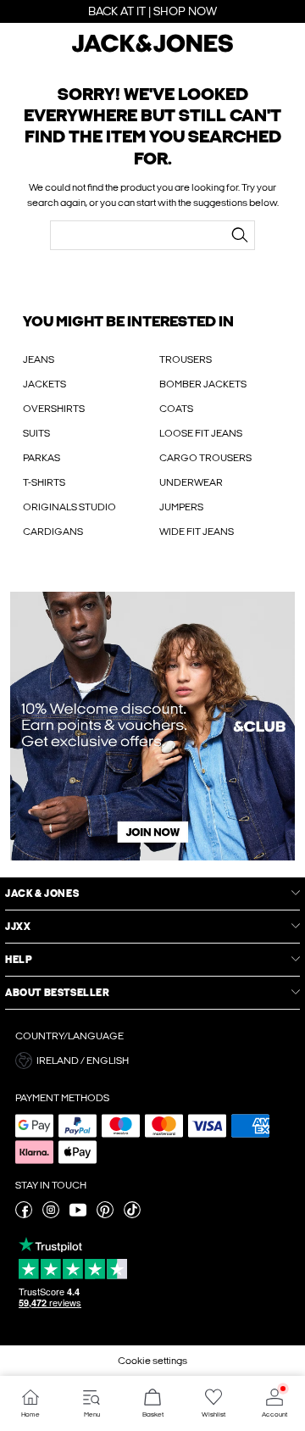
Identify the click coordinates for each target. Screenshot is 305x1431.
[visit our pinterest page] (105, 1215)
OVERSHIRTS (54, 409)
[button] (152, 1060)
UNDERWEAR (191, 482)
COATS (176, 409)
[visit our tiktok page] (132, 1215)
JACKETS (44, 384)
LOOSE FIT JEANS (200, 433)
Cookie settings (152, 1361)
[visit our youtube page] (77, 1215)
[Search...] (239, 234)
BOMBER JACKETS (203, 384)
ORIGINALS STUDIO (69, 507)
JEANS (38, 359)
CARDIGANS (53, 531)
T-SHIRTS (44, 482)
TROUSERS (185, 359)
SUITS (36, 433)
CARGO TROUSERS (205, 458)
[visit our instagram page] (50, 1215)
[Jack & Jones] (152, 50)
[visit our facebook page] (23, 1215)
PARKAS (41, 458)
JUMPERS (181, 507)
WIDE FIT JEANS (196, 531)
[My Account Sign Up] (152, 726)
